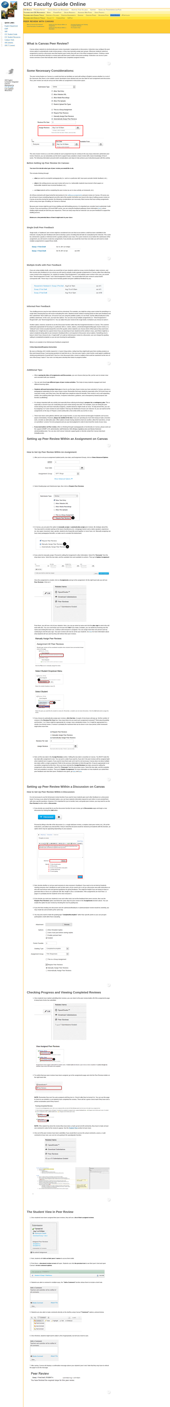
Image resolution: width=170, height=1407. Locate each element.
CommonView (60, 18)
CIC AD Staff (9, 87)
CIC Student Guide (11, 34)
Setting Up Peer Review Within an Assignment (58, 25)
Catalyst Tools (9, 40)
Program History (40, 10)
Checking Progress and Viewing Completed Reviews (79, 25)
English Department (11, 26)
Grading (80, 15)
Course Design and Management (58, 10)
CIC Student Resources (12, 37)
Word (49, 12)
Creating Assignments (68, 15)
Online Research (69, 12)
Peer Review (115, 15)
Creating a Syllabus (52, 15)
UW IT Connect (10, 45)
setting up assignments (75, 195)
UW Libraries (9, 42)
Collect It (50, 18)
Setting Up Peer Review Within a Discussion (57, 28)
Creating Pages (91, 15)
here (99, 208)
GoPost (70, 18)
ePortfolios (126, 15)
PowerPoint (57, 12)
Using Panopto (99, 12)
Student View (73, 1128)
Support (93, 10)
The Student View (75, 27)
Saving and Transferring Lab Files (110, 10)
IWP (6, 31)
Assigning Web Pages (85, 12)
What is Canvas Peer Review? (35, 24)
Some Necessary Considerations (35, 26)
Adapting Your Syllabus (80, 10)
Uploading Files (103, 15)
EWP (6, 29)
